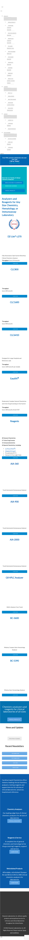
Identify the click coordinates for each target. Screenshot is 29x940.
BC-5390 (14, 660)
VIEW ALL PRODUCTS (10, 190)
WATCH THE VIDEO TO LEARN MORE (13, 182)
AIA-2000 (14, 539)
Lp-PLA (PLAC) (10, 448)
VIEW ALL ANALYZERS (14, 821)
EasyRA (14, 378)
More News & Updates (14, 738)
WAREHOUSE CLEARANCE (11, 186)
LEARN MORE (15, 263)
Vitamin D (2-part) (10, 451)
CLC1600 (14, 302)
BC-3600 (14, 618)
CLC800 (14, 269)
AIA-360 (15, 463)
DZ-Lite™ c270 (15, 236)
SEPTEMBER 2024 (15, 758)
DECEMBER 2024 (15, 753)
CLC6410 (14, 335)
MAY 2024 (15, 762)
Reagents (14, 421)
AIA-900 (15, 501)
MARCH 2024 (15, 767)
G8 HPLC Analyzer (14, 577)
